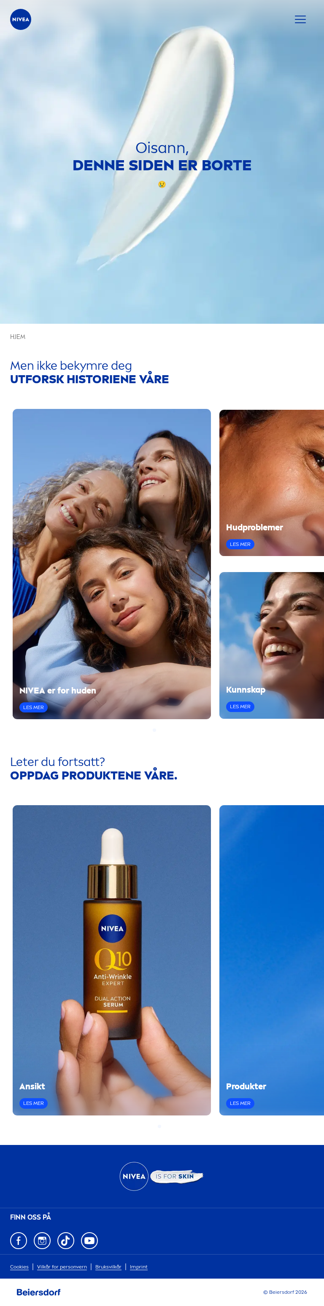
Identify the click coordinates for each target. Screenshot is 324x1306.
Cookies (19, 1267)
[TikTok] (65, 1240)
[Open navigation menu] (300, 19)
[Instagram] (42, 1240)
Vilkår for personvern (62, 1267)
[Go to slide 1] (154, 730)
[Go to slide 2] (159, 730)
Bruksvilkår (108, 1267)
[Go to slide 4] (169, 730)
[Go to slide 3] (164, 730)
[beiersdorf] (39, 1292)
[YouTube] (89, 1240)
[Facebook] (18, 1240)
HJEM (17, 337)
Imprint (139, 1267)
